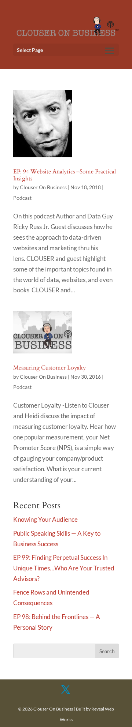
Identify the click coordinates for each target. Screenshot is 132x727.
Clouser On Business (43, 187)
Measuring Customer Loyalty (49, 368)
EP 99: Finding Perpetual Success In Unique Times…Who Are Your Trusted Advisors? (63, 568)
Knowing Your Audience (45, 519)
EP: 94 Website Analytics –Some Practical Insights (64, 175)
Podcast (22, 198)
